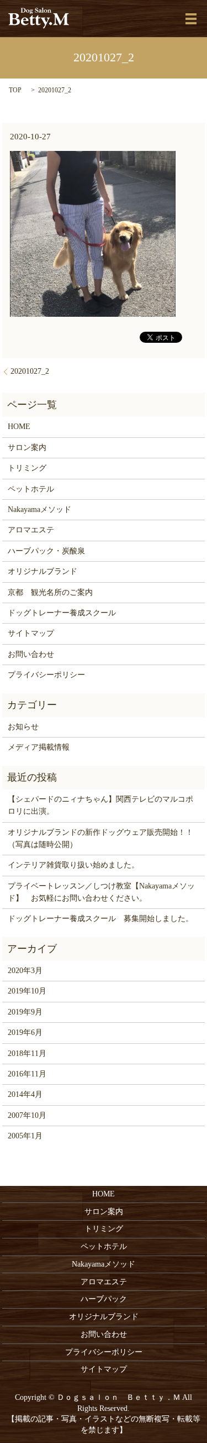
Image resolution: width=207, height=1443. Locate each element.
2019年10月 (27, 991)
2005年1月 (25, 1136)
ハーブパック (104, 1299)
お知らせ (23, 727)
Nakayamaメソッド (39, 509)
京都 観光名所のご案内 (50, 592)
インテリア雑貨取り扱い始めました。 (73, 865)
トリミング (27, 468)
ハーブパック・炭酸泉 (46, 551)
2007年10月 (27, 1115)
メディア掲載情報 (39, 747)
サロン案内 (27, 447)
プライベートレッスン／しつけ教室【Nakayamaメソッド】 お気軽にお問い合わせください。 (101, 892)
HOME (19, 426)
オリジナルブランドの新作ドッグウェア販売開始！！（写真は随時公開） (100, 838)
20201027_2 (29, 371)
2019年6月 (25, 1032)
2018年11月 (27, 1053)
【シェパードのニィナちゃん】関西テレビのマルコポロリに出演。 (100, 805)
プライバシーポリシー (46, 675)
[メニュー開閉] (191, 18)
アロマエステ (31, 530)
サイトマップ (31, 633)
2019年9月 (25, 1012)
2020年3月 (25, 970)
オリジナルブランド (42, 571)
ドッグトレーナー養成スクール (62, 613)
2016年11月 (27, 1074)
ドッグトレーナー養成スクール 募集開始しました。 (100, 918)
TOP (15, 90)
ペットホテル (31, 489)
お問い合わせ (31, 654)
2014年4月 (25, 1094)
